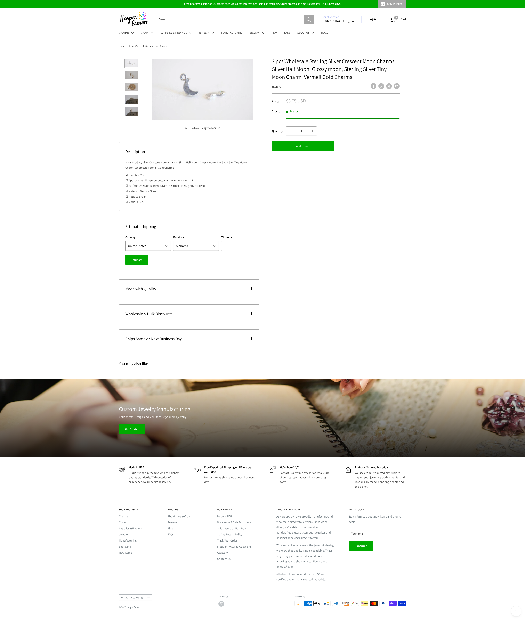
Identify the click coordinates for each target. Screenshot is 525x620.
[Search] (309, 19)
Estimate (136, 260)
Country (130, 237)
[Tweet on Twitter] (389, 86)
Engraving (125, 546)
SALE (287, 32)
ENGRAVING (257, 32)
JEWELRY (204, 32)
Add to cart (303, 146)
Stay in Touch (394, 4)
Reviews (172, 522)
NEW (274, 32)
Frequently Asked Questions (234, 546)
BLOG (324, 32)
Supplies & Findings (131, 528)
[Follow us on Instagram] (221, 604)
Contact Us (224, 559)
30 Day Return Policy (229, 534)
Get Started (132, 429)
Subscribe (361, 546)
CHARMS (124, 32)
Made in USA (224, 516)
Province (178, 237)
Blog (170, 528)
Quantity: (278, 131)
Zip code (226, 237)
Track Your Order (227, 540)
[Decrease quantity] (290, 131)
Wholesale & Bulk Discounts (234, 522)
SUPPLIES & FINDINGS (173, 32)
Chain (122, 522)
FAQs (170, 534)
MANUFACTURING (232, 32)
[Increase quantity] (312, 131)
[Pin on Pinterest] (381, 86)
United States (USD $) (132, 597)
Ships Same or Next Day (231, 528)
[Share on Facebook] (373, 86)
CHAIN (145, 32)
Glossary (222, 552)
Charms (123, 516)
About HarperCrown (180, 516)
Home (122, 45)
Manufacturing (128, 540)
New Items (125, 552)
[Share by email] (397, 86)
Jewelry (123, 534)
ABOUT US (303, 32)
